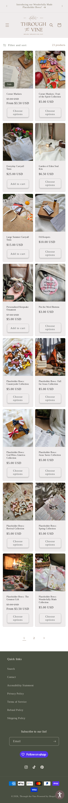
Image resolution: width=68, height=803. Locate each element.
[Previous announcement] (7, 6)
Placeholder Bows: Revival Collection (15, 527)
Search (11, 669)
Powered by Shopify (47, 796)
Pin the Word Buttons (49, 307)
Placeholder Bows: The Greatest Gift (18, 598)
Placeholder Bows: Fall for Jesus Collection (50, 382)
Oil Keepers (44, 237)
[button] (7, 25)
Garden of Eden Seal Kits (49, 167)
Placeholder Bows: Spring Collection (48, 527)
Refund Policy (15, 710)
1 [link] (24, 638)
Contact (11, 677)
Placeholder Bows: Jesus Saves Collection (50, 453)
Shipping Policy (16, 718)
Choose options (18, 112)
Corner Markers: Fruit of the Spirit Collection (50, 95)
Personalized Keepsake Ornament (18, 308)
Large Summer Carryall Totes (18, 238)
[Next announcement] (62, 6)
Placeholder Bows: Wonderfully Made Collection (48, 599)
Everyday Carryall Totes (15, 167)
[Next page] (44, 638)
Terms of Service (17, 701)
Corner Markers (14, 94)
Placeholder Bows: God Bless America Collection (16, 455)
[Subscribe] (55, 741)
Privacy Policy (15, 693)
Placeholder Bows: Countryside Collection (18, 382)
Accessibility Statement (20, 685)
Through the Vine (28, 796)
